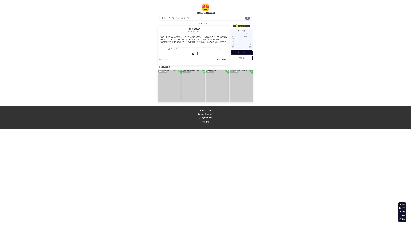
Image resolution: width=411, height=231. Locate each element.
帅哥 (224, 59)
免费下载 (242, 26)
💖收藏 (241, 58)
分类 (205, 23)
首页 (200, 23)
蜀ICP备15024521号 (205, 118)
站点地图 (205, 122)
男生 (210, 23)
